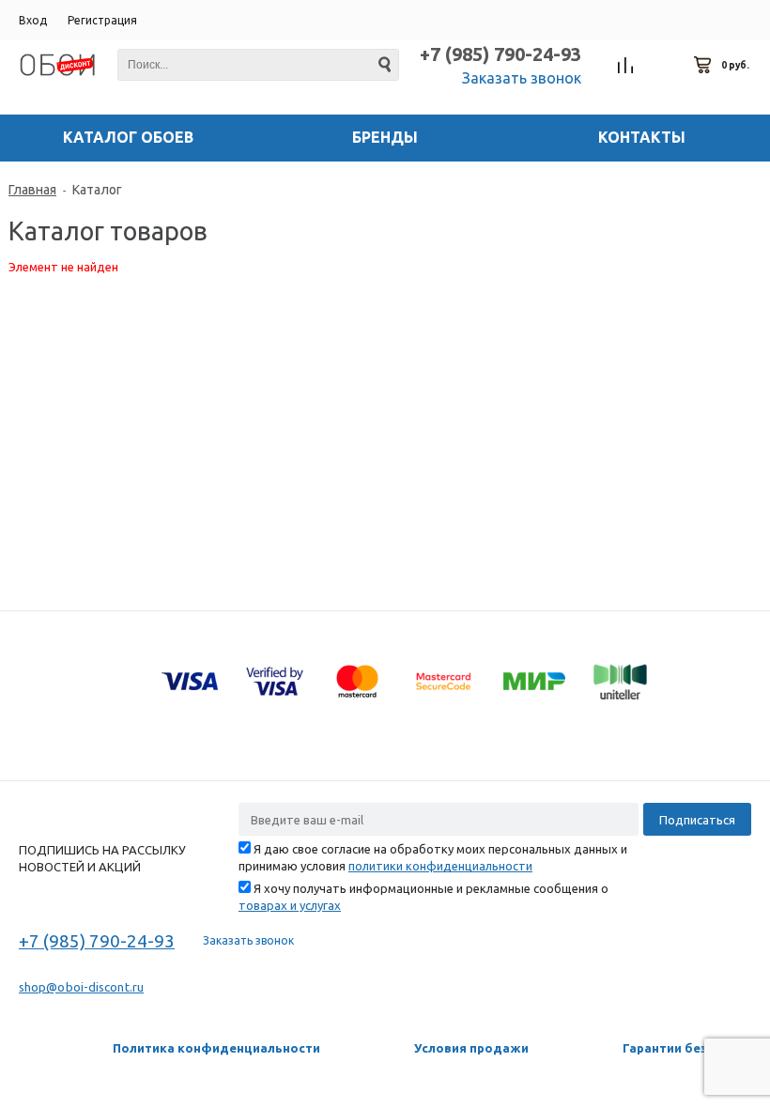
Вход (33, 20)
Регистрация (102, 20)
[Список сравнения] (626, 65)
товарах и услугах (290, 905)
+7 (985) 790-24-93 (500, 54)
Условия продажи (471, 1047)
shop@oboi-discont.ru (81, 986)
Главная (32, 189)
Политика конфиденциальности (216, 1047)
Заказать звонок (521, 77)
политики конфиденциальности (440, 865)
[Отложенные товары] (664, 66)
